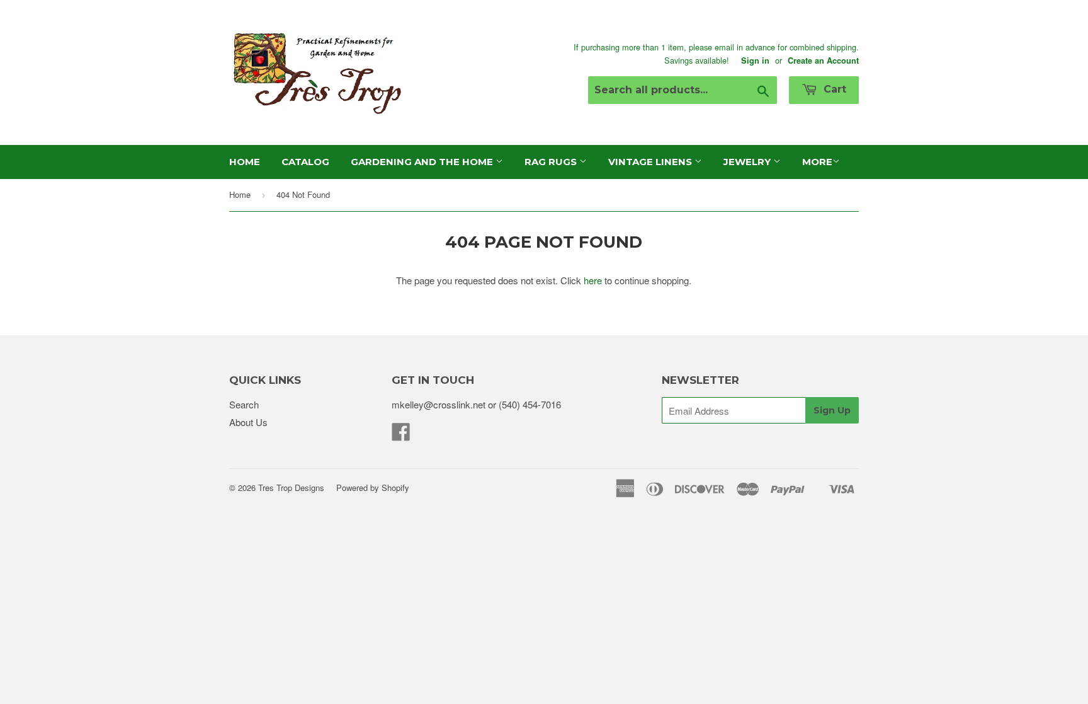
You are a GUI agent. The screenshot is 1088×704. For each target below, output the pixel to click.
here (593, 280)
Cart (833, 89)
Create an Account (823, 60)
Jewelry (748, 162)
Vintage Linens (651, 162)
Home (244, 162)
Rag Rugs (551, 162)
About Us (248, 422)
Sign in (755, 60)
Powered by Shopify (372, 487)
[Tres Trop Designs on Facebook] (401, 435)
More (817, 162)
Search (244, 404)
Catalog (305, 162)
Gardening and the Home (423, 162)
